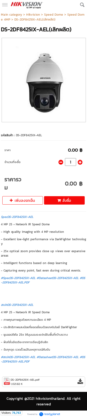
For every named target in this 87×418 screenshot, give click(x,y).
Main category (11, 14)
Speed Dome (53, 14)
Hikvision (33, 14)
